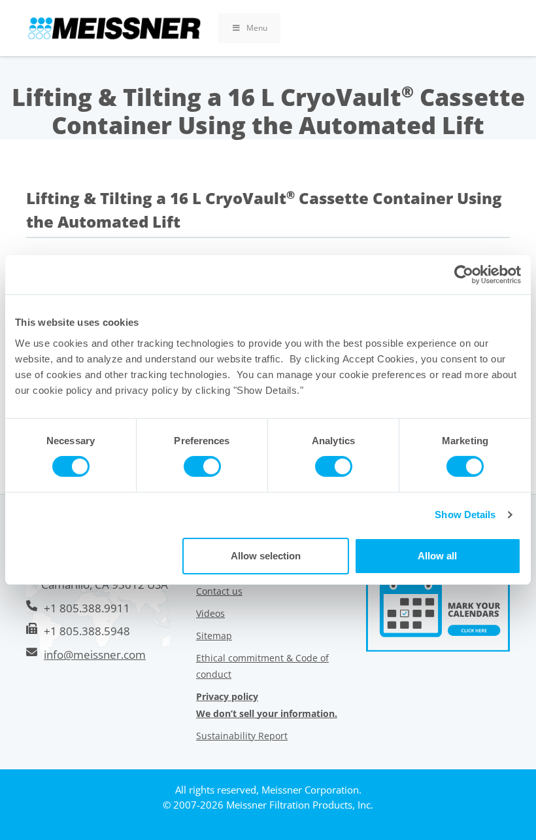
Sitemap (214, 635)
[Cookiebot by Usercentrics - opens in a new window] (464, 275)
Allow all (437, 555)
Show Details (465, 514)
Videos (210, 613)
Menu (256, 27)
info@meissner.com (95, 654)
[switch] (202, 466)
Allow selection (266, 555)
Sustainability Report (242, 735)
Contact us (219, 591)
